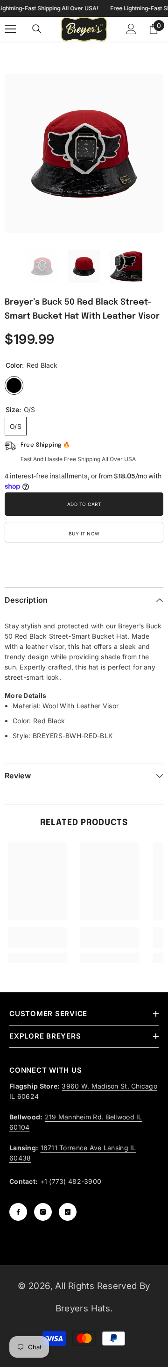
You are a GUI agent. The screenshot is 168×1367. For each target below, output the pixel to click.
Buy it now (84, 533)
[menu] (10, 29)
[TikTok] (68, 1212)
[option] (84, 153)
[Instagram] (43, 1212)
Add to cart (84, 504)
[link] (37, 937)
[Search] (36, 29)
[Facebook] (18, 1212)
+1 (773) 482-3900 (71, 1181)
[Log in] (131, 29)
